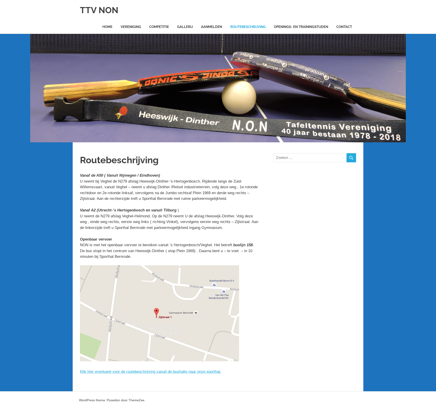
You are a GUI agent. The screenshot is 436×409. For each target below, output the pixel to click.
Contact (344, 27)
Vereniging (131, 27)
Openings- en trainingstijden (301, 27)
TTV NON (99, 10)
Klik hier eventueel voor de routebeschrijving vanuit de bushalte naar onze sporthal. (150, 371)
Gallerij (185, 27)
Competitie (159, 27)
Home (107, 27)
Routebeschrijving (248, 27)
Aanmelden (211, 27)
